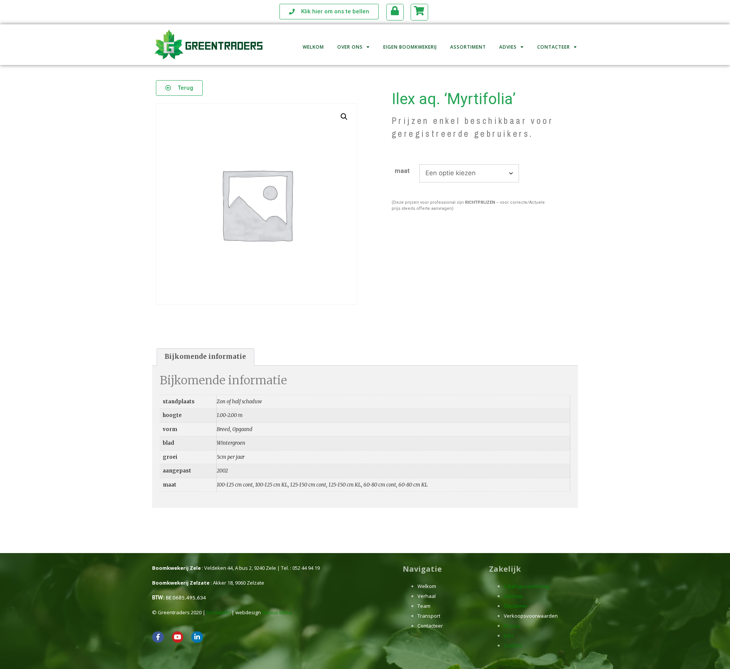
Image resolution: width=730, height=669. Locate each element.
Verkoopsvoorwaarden (531, 615)
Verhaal (426, 596)
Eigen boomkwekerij (410, 47)
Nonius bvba (276, 612)
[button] (344, 117)
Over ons (350, 47)
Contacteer (553, 47)
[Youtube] (178, 637)
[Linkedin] (197, 637)
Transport (428, 615)
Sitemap (513, 596)
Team (423, 605)
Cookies (513, 645)
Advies (508, 47)
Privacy (512, 625)
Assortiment (468, 47)
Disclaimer (218, 612)
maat (402, 170)
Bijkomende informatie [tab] (205, 356)
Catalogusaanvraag (526, 586)
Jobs (509, 635)
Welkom (313, 47)
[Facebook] (158, 637)
